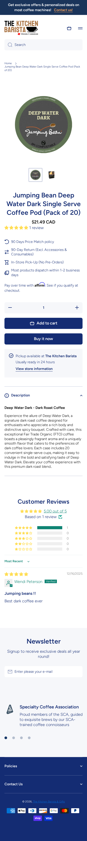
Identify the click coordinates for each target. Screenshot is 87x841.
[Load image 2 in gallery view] (51, 175)
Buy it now (43, 338)
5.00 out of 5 (55, 511)
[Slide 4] (29, 737)
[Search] (8, 44)
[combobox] (43, 44)
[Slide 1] (5, 737)
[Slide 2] (13, 737)
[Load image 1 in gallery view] (35, 175)
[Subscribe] (77, 671)
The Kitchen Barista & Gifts (49, 801)
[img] (16, 574)
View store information (34, 369)
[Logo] (21, 28)
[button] (69, 28)
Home (8, 63)
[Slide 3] (21, 737)
